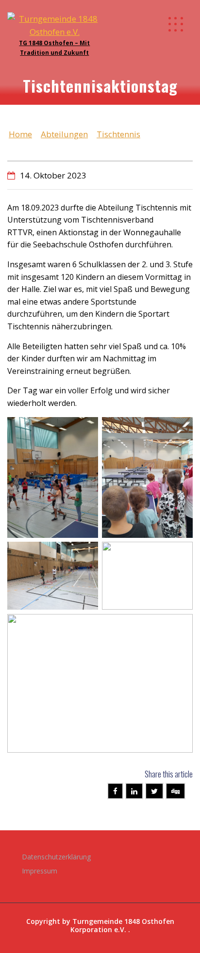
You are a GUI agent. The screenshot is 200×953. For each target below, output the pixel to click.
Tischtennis (118, 134)
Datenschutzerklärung (56, 856)
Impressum (39, 870)
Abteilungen (64, 134)
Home (20, 134)
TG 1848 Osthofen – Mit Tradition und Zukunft (54, 47)
